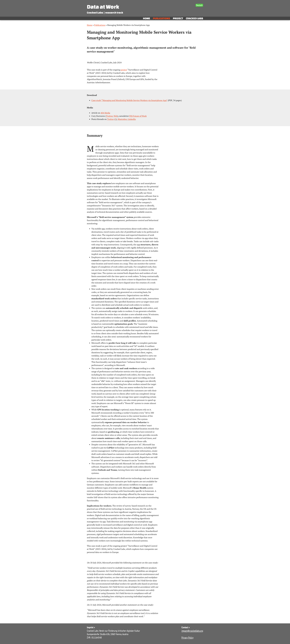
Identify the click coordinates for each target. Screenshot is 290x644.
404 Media (105, 112)
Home (146, 18)
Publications (161, 18)
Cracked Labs (194, 18)
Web (116, 116)
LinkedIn (132, 119)
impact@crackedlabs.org (192, 630)
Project (178, 18)
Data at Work (103, 7)
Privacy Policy (187, 637)
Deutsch (199, 5)
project (124, 69)
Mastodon (122, 119)
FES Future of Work (138, 116)
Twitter (109, 116)
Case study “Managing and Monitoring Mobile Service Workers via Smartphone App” (129, 100)
